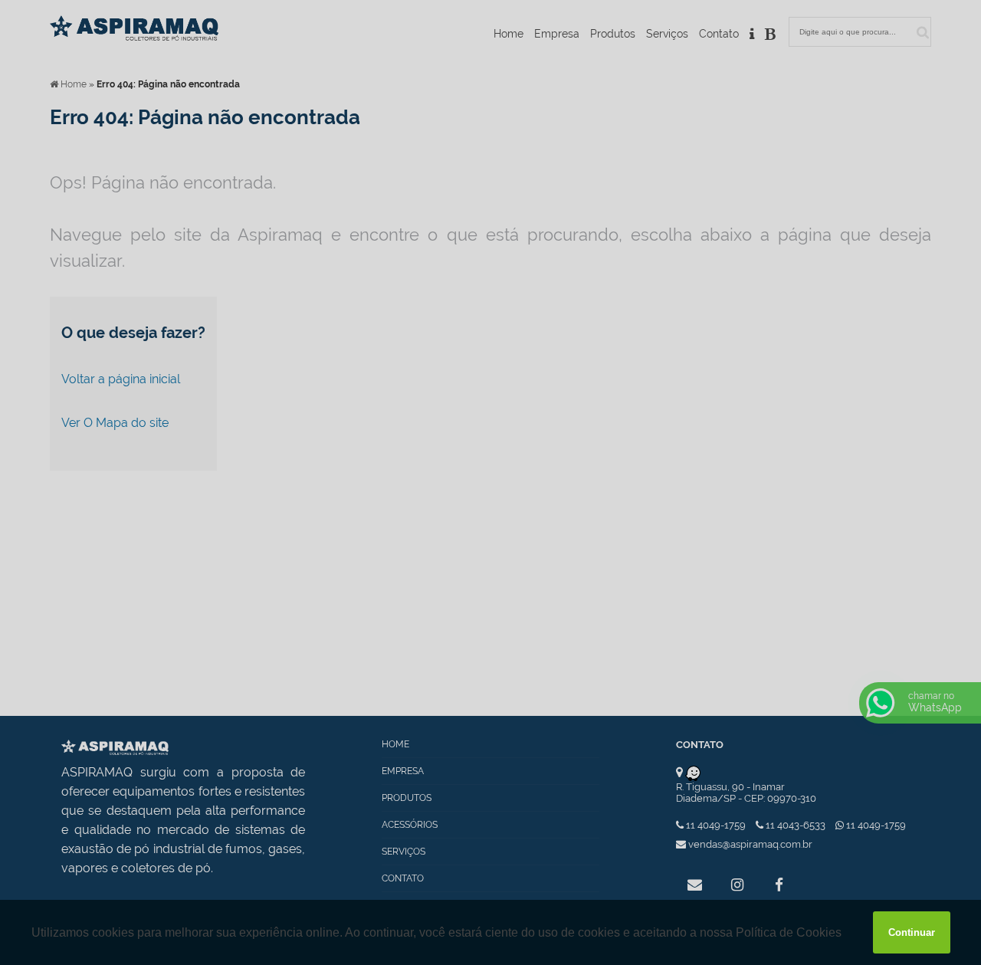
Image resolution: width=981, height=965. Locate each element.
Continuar (911, 932)
